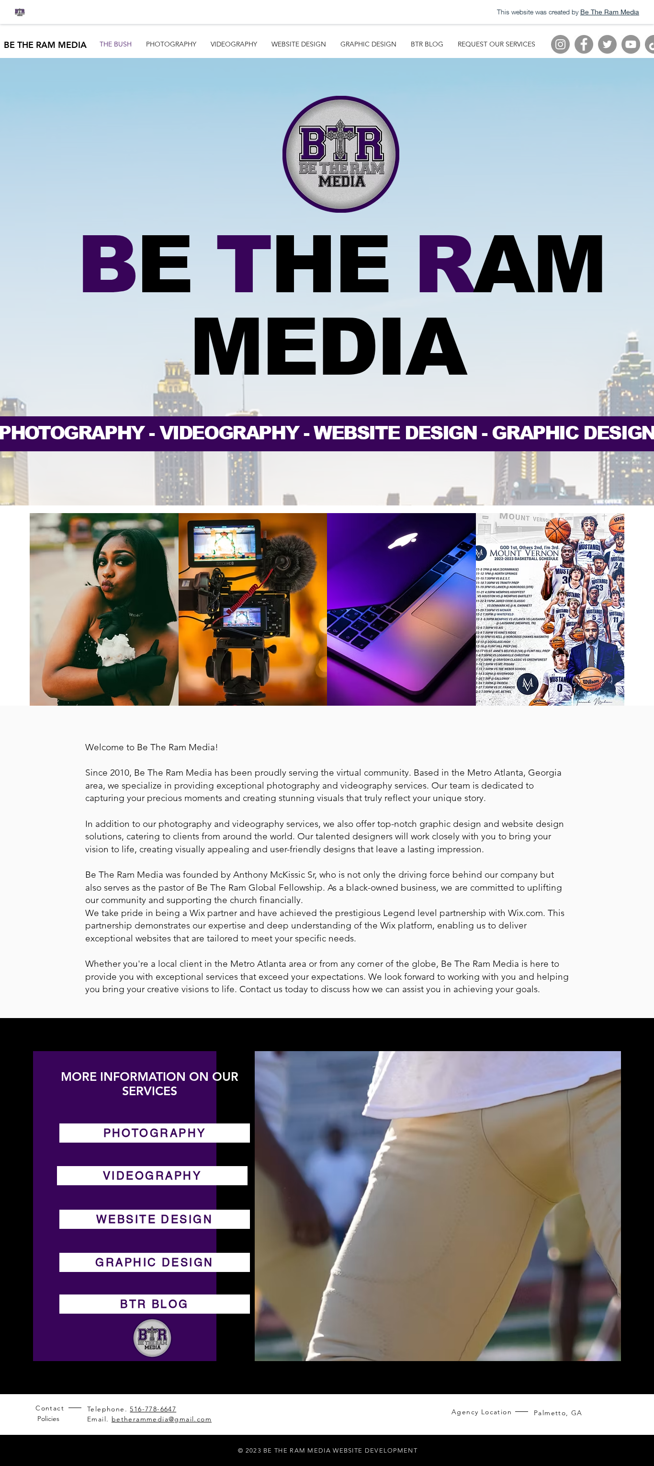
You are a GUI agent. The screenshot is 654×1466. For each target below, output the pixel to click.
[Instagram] (560, 44)
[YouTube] (630, 44)
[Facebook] (584, 44)
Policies (48, 1418)
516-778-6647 (153, 1409)
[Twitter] (607, 44)
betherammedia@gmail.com (162, 1419)
